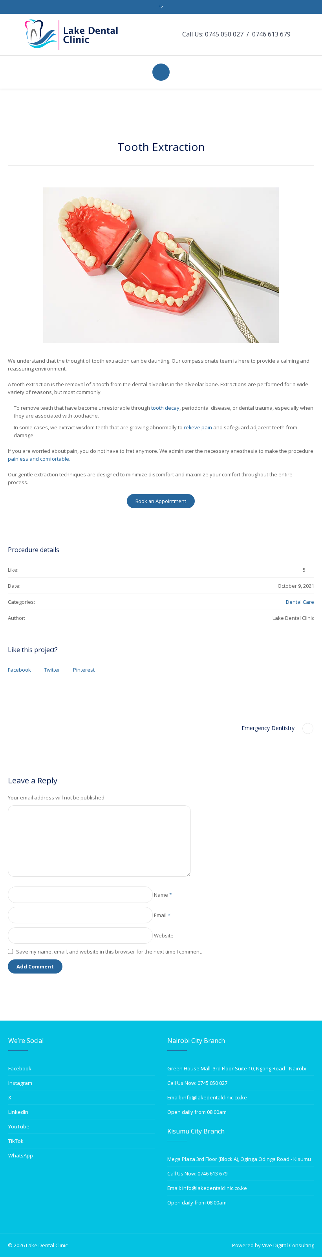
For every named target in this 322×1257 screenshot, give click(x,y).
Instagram (20, 1082)
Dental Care (300, 601)
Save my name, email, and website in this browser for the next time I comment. (109, 951)
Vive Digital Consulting (288, 1245)
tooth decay (165, 407)
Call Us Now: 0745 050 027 (197, 1082)
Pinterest (84, 669)
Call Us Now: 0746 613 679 (197, 1173)
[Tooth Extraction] (161, 265)
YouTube (18, 1126)
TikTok (16, 1140)
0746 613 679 (271, 34)
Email (162, 915)
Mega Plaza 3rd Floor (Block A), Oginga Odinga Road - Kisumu (239, 1159)
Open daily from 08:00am (197, 1111)
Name (163, 894)
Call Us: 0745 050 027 (212, 34)
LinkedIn (18, 1111)
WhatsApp (20, 1155)
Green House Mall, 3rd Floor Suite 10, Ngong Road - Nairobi (236, 1068)
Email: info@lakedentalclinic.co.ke (207, 1097)
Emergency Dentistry (268, 728)
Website (164, 935)
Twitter (52, 669)
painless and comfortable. (39, 458)
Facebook (19, 669)
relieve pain (197, 427)
